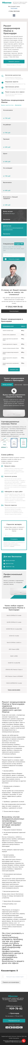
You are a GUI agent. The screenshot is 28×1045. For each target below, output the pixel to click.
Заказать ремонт (14, 61)
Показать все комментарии (11, 982)
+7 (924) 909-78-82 (13, 57)
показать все (14, 369)
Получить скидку (14, 259)
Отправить (14, 539)
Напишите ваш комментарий (14, 977)
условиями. (12, 546)
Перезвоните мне (14, 1020)
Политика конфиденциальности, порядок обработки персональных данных (14, 1041)
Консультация (14, 311)
